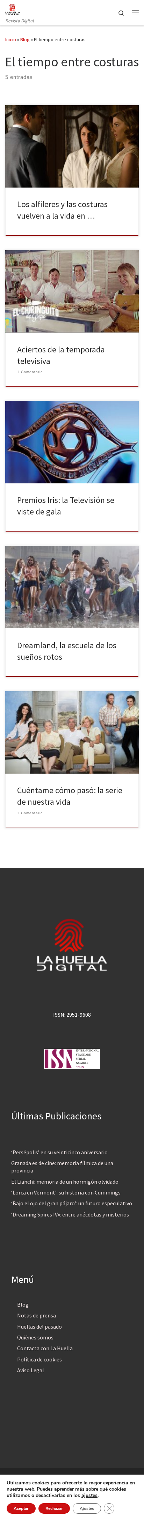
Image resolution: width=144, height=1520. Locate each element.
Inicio (10, 39)
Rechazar (54, 1508)
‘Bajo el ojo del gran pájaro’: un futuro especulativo (71, 1203)
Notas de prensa (36, 1315)
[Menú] (135, 12)
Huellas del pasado (39, 1326)
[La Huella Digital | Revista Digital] (12, 8)
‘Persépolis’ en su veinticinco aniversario (59, 1152)
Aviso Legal (30, 1370)
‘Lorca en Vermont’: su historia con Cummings (66, 1192)
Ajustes (87, 1508)
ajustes (89, 1495)
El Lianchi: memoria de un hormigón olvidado (64, 1181)
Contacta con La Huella (45, 1348)
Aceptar (21, 1508)
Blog (25, 39)
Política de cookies (39, 1359)
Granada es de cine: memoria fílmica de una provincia (62, 1167)
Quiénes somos (35, 1337)
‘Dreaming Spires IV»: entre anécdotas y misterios (70, 1214)
